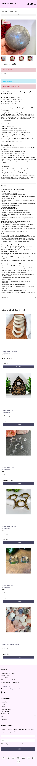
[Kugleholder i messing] (18, 507)
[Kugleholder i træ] (18, 390)
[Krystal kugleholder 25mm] (18, 625)
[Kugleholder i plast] (18, 448)
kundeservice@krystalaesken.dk (11, 689)
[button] (18, 15)
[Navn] (18, 736)
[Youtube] (5, 692)
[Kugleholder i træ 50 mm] (18, 331)
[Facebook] (1, 692)
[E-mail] (18, 740)
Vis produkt (18, 366)
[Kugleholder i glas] (18, 566)
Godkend (17, 749)
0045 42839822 (6, 686)
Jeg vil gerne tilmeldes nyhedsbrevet (16, 744)
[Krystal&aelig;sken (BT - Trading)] (9, 4)
